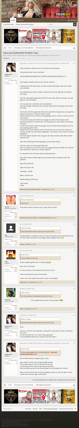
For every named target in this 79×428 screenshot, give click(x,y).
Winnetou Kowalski (31, 189)
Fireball (34, 217)
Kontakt (35, 409)
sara (28, 58)
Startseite (28, 409)
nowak (7, 207)
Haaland (32, 282)
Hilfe (40, 409)
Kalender (20, 20)
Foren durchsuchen (8, 24)
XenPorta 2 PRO (6, 424)
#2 (74, 195)
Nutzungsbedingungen (51, 409)
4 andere (44, 189)
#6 (74, 315)
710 (16, 242)
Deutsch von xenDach (43, 420)
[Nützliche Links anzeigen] (74, 48)
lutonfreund (23, 282)
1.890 (15, 307)
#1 (74, 63)
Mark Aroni (23, 217)
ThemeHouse (26, 421)
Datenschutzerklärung (66, 409)
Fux (6, 235)
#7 (74, 343)
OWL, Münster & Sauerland (24, 55)
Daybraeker (46, 55)
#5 (74, 288)
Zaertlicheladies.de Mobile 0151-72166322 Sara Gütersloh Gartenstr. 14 (43, 76)
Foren (13, 20)
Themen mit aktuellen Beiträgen (24, 24)
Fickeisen (22, 189)
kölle (16, 218)
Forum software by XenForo (17, 420)
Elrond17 (29, 217)
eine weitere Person (45, 217)
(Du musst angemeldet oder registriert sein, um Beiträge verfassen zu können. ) (54, 380)
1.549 (15, 214)
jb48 (38, 189)
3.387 (15, 269)
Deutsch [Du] (7, 409)
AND (27, 244)
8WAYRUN (26, 424)
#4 (74, 250)
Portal (6, 20)
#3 (74, 224)
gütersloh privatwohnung (18, 58)
